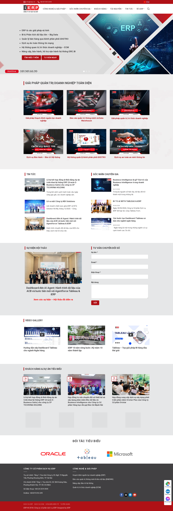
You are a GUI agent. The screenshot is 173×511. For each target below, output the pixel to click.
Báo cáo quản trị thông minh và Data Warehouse (86, 119)
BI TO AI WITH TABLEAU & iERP (127, 201)
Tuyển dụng (65, 504)
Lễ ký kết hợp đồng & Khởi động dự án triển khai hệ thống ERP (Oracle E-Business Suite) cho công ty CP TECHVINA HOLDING (63, 184)
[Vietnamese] (144, 2)
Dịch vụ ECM (39, 504)
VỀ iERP (140, 9)
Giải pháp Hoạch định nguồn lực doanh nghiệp (43, 119)
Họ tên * (94, 252)
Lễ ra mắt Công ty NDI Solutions (60, 201)
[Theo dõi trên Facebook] (122, 495)
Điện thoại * (96, 272)
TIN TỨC (129, 9)
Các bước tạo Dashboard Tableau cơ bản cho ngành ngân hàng (129, 219)
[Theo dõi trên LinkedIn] (130, 495)
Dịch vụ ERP (28, 504)
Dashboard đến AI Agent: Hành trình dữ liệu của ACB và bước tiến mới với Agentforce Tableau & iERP (63, 221)
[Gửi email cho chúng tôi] (126, 495)
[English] (147, 2)
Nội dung (95, 282)
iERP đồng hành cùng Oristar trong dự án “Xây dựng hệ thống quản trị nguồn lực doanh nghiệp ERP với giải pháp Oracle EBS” (113, 401)
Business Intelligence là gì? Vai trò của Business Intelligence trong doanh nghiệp (130, 182)
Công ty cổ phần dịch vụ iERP (32, 8)
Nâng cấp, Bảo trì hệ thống (83, 483)
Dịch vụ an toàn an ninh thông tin (129, 157)
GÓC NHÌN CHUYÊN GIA (79, 9)
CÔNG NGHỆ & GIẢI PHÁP (54, 9)
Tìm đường (168, 486)
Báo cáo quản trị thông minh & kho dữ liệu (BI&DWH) (93, 479)
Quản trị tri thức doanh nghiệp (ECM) (87, 487)
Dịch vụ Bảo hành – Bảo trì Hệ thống (43, 157)
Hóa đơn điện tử (52, 504)
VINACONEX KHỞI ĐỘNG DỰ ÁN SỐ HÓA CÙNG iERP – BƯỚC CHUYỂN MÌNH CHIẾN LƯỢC (69, 400)
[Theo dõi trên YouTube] (135, 495)
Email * (94, 262)
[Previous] (6, 44)
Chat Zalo (168, 494)
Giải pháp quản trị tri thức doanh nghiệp (129, 118)
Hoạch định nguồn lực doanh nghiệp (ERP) (89, 475)
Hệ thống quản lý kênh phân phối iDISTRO (86, 157)
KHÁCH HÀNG (100, 9)
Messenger (168, 501)
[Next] (166, 44)
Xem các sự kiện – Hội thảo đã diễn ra (53, 299)
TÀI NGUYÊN (115, 9)
